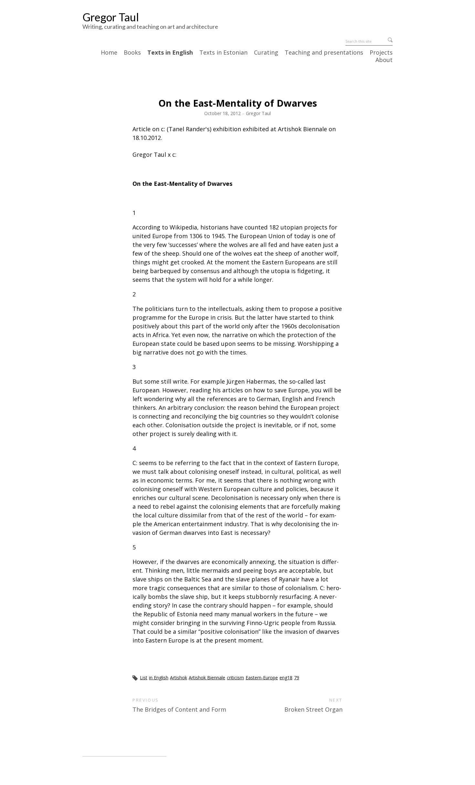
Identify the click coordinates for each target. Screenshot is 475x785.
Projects (381, 52)
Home (109, 52)
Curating (266, 52)
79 (296, 677)
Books (132, 52)
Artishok (178, 677)
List (143, 677)
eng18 (286, 677)
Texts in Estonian (223, 52)
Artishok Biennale (207, 677)
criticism (235, 677)
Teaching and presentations (324, 52)
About (384, 60)
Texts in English (170, 52)
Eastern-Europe (262, 677)
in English (158, 677)
